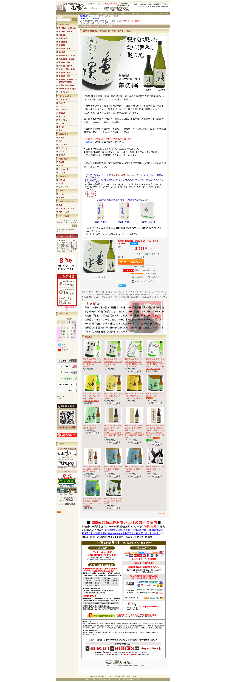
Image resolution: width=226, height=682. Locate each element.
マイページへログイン (104, 13)
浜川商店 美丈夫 (65, 31)
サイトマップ (163, 13)
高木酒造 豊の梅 (65, 66)
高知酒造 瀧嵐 (65, 62)
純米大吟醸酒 (107, 26)
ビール (61, 194)
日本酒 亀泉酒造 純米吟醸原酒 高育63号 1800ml (134, 469)
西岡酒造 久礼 (65, 49)
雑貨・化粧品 (64, 212)
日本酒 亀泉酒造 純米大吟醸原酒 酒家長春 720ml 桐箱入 (92, 469)
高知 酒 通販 (85, 26)
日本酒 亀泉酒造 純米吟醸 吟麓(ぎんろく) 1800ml (113, 396)
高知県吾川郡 (66, 498)
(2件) (153, 274)
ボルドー (62, 117)
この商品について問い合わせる (147, 277)
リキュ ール (63, 187)
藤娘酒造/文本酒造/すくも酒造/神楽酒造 (68, 80)
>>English (60, 396)
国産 (60, 130)
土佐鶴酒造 (63, 42)
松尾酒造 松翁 (65, 73)
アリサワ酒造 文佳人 (67, 69)
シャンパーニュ (65, 99)
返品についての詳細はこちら (146, 270)
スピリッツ (63, 148)
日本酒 (61, 138)
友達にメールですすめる (144, 281)
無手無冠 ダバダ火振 (67, 28)
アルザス (62, 103)
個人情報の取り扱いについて (101, 676)
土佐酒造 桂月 (65, 76)
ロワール (62, 106)
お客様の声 (149, 13)
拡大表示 (101, 277)
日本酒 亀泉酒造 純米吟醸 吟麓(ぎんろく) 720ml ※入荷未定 (134, 396)
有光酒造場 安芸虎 (66, 59)
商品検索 (60, 17)
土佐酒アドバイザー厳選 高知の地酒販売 (152, 6)
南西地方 (62, 113)
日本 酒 (62, 180)
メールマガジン (65, 216)
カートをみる (86, 13)
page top (162, 513)
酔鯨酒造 (62, 35)
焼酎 (60, 141)
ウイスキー (63, 155)
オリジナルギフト (65, 92)
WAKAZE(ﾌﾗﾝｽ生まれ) (67, 89)
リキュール (63, 145)
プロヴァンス (64, 123)
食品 (60, 205)
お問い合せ (135, 13)
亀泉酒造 (62, 45)
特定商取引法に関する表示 (125, 676)
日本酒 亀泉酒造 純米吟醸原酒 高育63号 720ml (113, 469)
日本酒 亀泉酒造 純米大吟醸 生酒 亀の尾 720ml (113, 501)
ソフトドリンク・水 (66, 208)
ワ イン (62, 173)
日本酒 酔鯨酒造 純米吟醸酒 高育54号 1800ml (155, 469)
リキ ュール (63, 169)
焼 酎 (61, 166)
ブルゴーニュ (64, 110)
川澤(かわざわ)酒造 (66, 85)
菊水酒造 (62, 52)
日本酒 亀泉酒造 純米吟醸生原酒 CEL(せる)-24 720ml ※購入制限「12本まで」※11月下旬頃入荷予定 (155, 364)
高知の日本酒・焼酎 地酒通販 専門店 (151, 4)
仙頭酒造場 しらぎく (67, 55)
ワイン (61, 151)
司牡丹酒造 (63, 38)
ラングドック (64, 120)
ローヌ (61, 127)
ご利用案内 (122, 13)
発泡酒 (61, 197)
